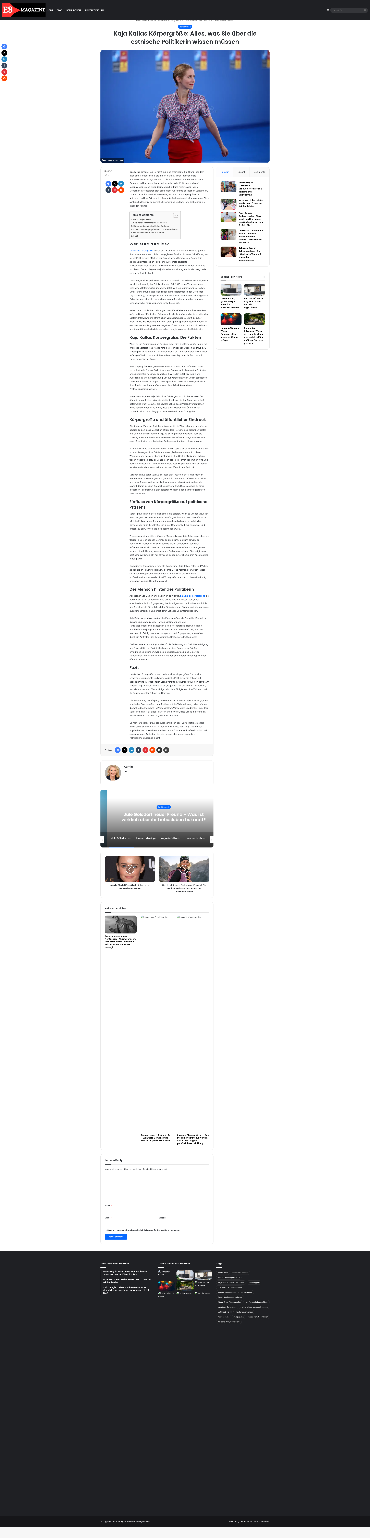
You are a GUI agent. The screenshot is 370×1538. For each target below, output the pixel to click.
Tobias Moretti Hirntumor (258, 1317)
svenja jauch (238, 1317)
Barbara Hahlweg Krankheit (229, 1277)
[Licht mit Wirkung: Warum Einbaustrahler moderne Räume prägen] (231, 319)
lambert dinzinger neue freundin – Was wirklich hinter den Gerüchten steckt (157, 817)
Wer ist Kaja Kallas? (142, 219)
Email (108, 1218)
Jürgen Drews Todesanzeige (229, 1302)
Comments (259, 172)
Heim (50, 10)
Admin (109, 171)
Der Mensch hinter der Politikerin (148, 232)
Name (108, 1205)
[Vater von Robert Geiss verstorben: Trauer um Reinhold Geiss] (228, 204)
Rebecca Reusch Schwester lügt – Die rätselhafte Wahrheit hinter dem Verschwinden (250, 254)
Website (162, 1218)
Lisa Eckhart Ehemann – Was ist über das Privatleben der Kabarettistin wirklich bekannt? (251, 236)
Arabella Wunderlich (240, 1273)
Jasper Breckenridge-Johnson (230, 1297)
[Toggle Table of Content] (174, 215)
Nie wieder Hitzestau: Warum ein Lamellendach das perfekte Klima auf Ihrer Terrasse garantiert (254, 336)
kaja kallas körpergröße (141, 250)
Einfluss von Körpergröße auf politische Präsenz (155, 229)
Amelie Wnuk (223, 1273)
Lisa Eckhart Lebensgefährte (256, 1302)
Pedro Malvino (223, 1317)
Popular (225, 172)
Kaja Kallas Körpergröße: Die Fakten (150, 223)
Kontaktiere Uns (94, 10)
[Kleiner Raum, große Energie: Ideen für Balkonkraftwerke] (231, 290)
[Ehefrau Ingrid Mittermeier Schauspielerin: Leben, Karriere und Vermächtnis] (228, 186)
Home (141, 20)
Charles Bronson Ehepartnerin (230, 1287)
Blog (59, 10)
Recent (241, 172)
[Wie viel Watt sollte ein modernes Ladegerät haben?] (166, 1275)
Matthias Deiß (223, 1312)
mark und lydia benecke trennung (254, 1307)
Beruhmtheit (73, 10)
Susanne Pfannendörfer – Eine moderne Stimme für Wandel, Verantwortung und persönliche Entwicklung (193, 1139)
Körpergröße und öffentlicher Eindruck (151, 226)
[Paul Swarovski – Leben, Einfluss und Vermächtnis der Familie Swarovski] (185, 1400)
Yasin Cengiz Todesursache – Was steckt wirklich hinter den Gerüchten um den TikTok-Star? (251, 219)
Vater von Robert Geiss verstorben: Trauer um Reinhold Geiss (251, 203)
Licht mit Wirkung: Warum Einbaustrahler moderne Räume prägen (230, 334)
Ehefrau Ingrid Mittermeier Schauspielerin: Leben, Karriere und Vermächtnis (250, 188)
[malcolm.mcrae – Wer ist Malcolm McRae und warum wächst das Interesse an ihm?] (203, 1296)
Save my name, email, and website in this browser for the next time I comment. (143, 1230)
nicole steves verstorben (243, 1312)
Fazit (135, 236)
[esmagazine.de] (24, 10)
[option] (156, 818)
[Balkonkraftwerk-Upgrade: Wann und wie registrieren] (254, 290)
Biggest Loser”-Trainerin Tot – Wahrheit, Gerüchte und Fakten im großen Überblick (156, 1138)
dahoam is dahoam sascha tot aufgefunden (235, 1292)
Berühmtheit (150, 20)
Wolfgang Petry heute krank (229, 1322)
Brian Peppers (254, 1282)
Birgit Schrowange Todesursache (231, 1282)
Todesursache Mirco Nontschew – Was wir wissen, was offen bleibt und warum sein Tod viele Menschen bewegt (120, 942)
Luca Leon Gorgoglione (227, 1307)
